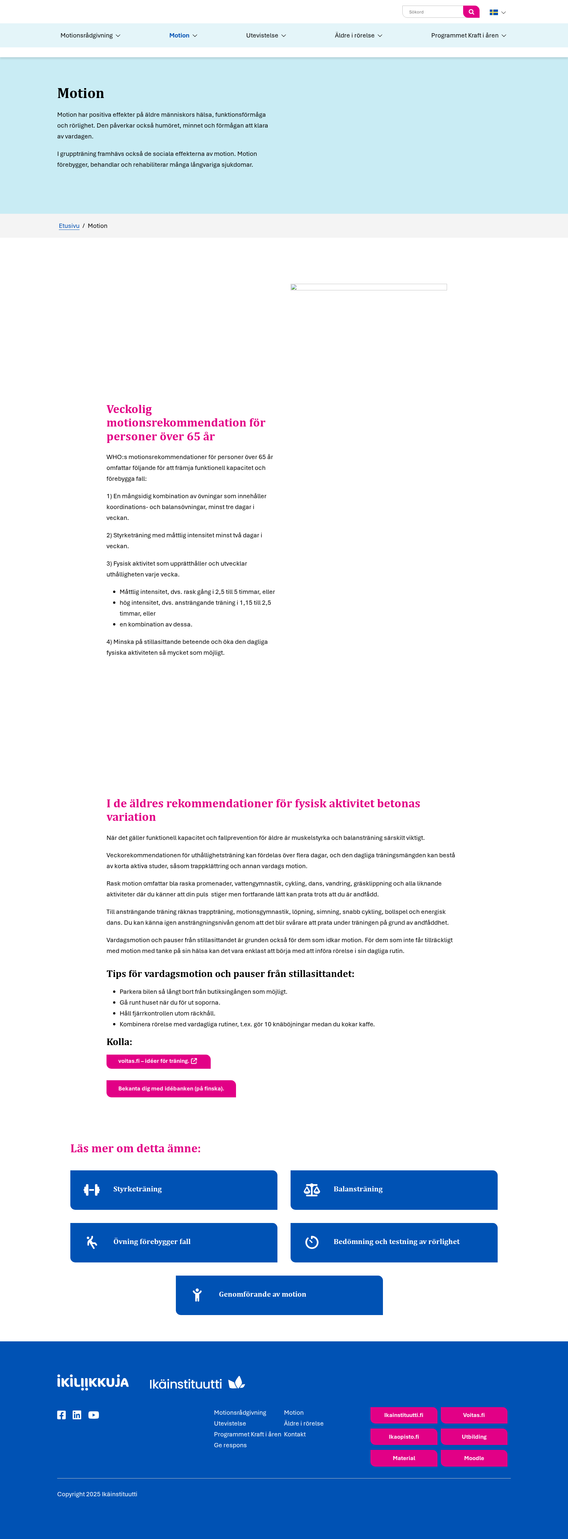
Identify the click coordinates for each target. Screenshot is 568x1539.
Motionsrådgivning (86, 35)
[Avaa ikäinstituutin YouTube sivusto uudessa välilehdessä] (93, 1415)
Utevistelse (262, 35)
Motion (179, 35)
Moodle (474, 1458)
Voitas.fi (474, 1415)
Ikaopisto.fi (404, 1436)
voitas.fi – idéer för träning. (153, 1060)
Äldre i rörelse (355, 35)
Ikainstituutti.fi (403, 1415)
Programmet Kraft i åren (465, 35)
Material (404, 1458)
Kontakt (295, 1434)
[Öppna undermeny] (117, 35)
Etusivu (69, 225)
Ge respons (230, 1445)
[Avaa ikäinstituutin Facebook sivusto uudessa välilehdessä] (61, 1415)
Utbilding (474, 1436)
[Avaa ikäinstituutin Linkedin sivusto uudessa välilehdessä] (77, 1415)
